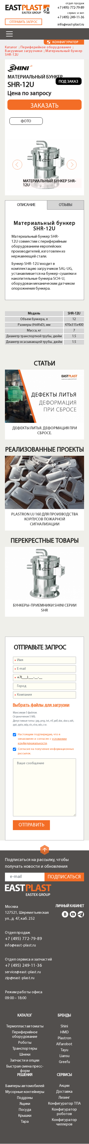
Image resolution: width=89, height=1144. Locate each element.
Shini (64, 1026)
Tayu (64, 1050)
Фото (26, 121)
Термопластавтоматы (25, 1026)
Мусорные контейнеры (24, 1092)
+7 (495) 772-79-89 (70, 8)
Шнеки (24, 1055)
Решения (24, 1075)
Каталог (11, 47)
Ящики (25, 1104)
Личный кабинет (70, 906)
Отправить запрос (23, 22)
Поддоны (25, 1098)
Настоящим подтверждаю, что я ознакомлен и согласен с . (42, 739)
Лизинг (64, 1098)
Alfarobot (64, 1044)
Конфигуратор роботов (64, 1112)
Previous (17, 165)
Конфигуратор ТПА (64, 1104)
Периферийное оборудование (46, 47)
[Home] (27, 9)
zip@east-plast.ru (19, 978)
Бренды (64, 1015)
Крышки (24, 1116)
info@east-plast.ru (71, 24)
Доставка (64, 1092)
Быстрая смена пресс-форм (25, 1069)
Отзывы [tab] (65, 205)
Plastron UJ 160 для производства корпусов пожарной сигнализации (44, 519)
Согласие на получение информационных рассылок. (46, 751)
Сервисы (64, 1075)
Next (72, 165)
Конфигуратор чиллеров (64, 1122)
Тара (25, 1122)
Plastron (64, 1038)
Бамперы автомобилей (24, 1086)
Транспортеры (24, 1049)
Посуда (25, 1110)
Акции (64, 1086)
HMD (64, 1032)
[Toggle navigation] (9, 33)
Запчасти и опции (24, 1061)
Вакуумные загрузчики (23, 51)
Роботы (24, 1043)
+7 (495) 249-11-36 (70, 17)
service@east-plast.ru (23, 972)
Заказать (44, 106)
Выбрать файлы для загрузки (41, 705)
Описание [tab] (26, 205)
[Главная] (28, 890)
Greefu (64, 1062)
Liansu (64, 1056)
